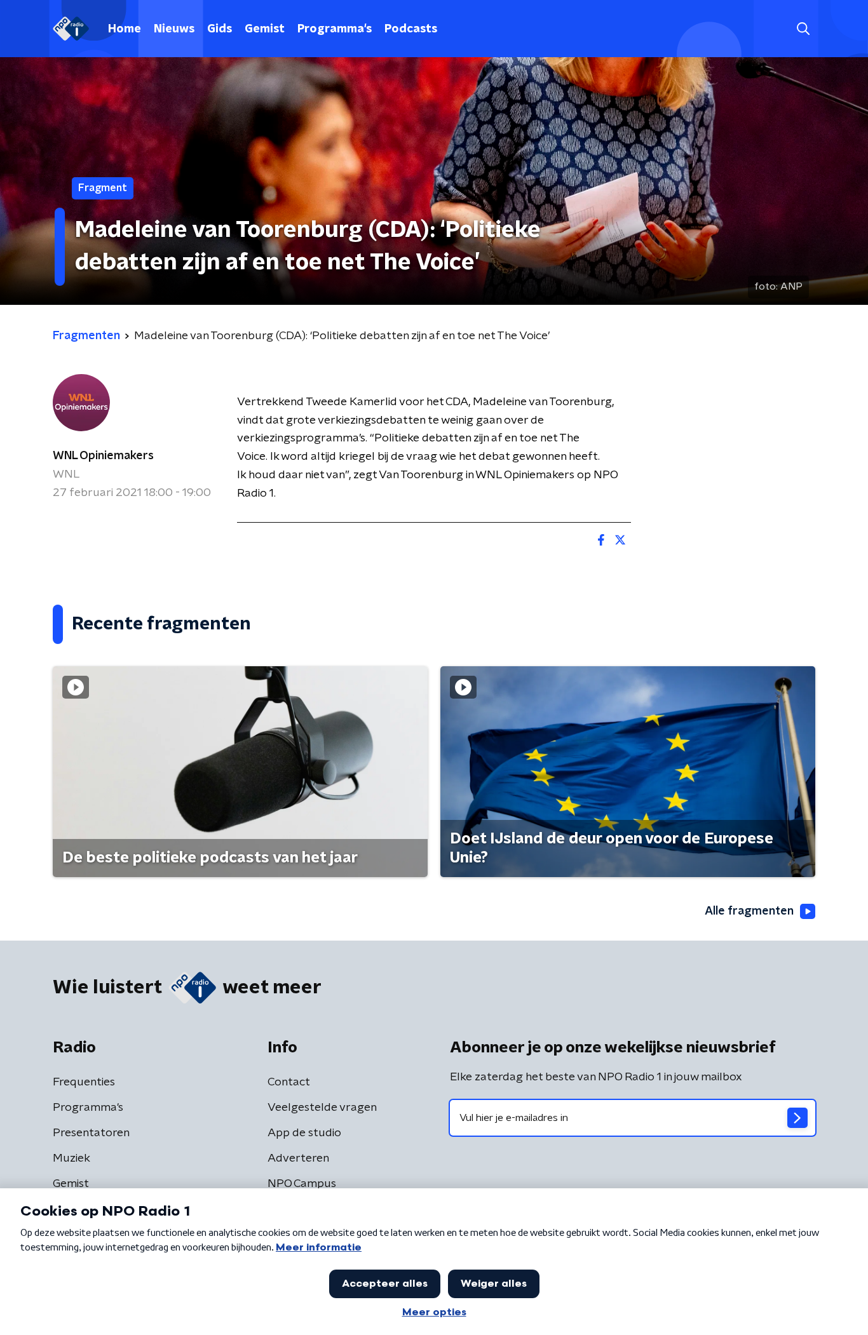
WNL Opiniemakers (103, 456)
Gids (219, 29)
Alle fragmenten (749, 911)
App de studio (304, 1133)
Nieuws (174, 29)
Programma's (334, 29)
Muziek (71, 1158)
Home (124, 29)
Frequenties (84, 1082)
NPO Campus (302, 1184)
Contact (289, 1082)
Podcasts (410, 29)
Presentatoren (91, 1133)
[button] (802, 29)
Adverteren (298, 1158)
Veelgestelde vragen (322, 1107)
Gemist (265, 29)
